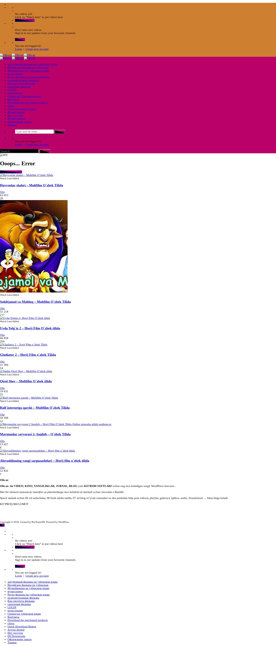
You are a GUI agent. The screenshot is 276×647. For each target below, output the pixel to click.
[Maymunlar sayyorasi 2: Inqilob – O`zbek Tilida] (55, 424)
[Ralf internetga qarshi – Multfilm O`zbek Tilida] (29, 397)
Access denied (16, 112)
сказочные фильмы (19, 86)
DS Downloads (16, 118)
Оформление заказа (20, 121)
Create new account (37, 49)
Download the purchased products (28, 102)
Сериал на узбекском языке (24, 96)
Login (18, 49)
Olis (2, 191)
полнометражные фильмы (23, 80)
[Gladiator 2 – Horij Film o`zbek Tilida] (23, 344)
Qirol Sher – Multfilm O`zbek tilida (26, 381)
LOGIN (12, 89)
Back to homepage (11, 171)
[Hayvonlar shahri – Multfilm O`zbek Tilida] (26, 175)
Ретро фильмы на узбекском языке (29, 77)
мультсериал (15, 73)
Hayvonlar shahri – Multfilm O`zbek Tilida (31, 185)
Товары (12, 124)
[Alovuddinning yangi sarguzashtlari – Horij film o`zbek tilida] (37, 450)
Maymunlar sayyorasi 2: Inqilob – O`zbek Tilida (35, 434)
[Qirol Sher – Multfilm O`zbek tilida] (26, 371)
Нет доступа (15, 115)
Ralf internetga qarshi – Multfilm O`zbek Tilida (35, 408)
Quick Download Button (22, 108)
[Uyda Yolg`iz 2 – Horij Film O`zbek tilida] (25, 318)
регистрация (15, 92)
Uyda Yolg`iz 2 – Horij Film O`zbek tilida (30, 328)
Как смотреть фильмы (21, 83)
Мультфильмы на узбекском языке (28, 70)
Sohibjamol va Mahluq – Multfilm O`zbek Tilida (35, 302)
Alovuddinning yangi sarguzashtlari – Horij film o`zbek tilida (44, 461)
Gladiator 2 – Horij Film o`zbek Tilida (28, 355)
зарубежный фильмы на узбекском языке (33, 64)
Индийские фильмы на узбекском (28, 67)
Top (2, 525)
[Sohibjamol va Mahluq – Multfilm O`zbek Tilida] (34, 291)
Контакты (13, 99)
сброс (11, 105)
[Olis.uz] (17, 55)
